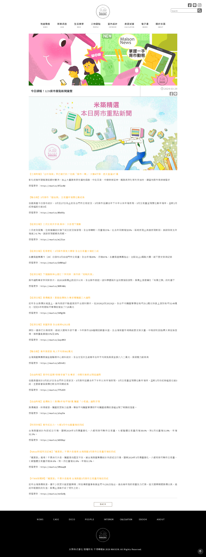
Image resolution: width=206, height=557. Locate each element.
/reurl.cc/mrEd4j (56, 493)
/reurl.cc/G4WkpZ (57, 262)
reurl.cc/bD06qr (57, 440)
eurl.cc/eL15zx (57, 239)
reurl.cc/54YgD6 (57, 313)
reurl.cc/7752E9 (57, 390)
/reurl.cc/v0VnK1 (57, 363)
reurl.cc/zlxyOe (57, 413)
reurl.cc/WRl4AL (57, 286)
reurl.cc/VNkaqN (57, 466)
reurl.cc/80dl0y (57, 212)
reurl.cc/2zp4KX (57, 339)
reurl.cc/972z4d (57, 185)
